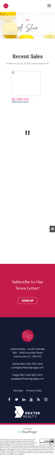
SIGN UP (27, 301)
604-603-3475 (34, 375)
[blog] (38, 400)
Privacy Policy (34, 390)
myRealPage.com (27, 432)
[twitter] (16, 400)
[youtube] (31, 400)
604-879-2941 (35, 364)
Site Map (18, 390)
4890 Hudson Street (20, 102)
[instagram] (46, 400)
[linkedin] (24, 400)
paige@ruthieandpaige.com (27, 378)
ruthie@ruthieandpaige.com (27, 367)
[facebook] (9, 400)
